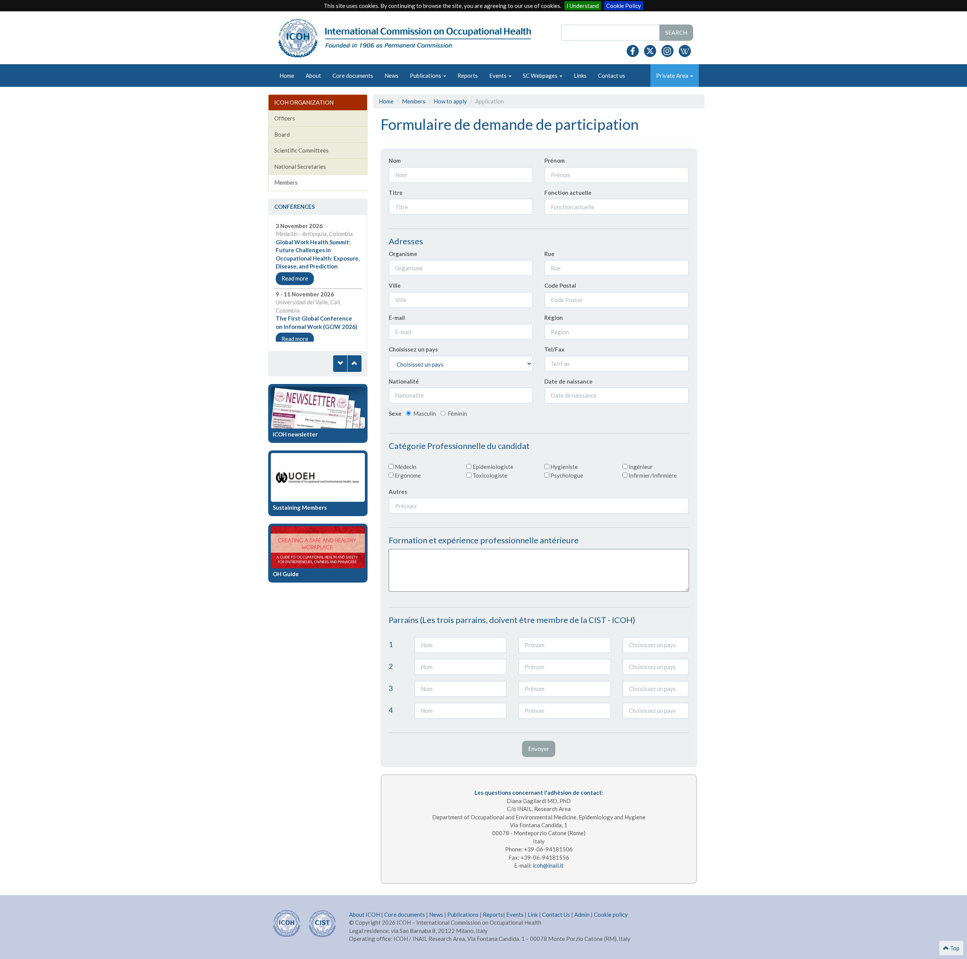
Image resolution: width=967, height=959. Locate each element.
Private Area (672, 75)
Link (533, 914)
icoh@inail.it (548, 865)
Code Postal (560, 285)
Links (580, 75)
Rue (549, 253)
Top (954, 948)
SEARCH (676, 32)
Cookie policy (611, 914)
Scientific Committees (301, 150)
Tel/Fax (554, 349)
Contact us (611, 75)
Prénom (554, 160)
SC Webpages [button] (541, 75)
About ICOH (365, 914)
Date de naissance (568, 381)
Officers (284, 118)
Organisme (403, 253)
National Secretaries (300, 166)
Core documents (352, 75)
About (313, 75)
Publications (463, 914)
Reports (467, 75)
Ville (395, 285)
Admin (582, 914)
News (392, 75)
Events (515, 914)
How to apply (450, 101)
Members (413, 101)
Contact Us (556, 914)
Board (282, 134)
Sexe (395, 413)
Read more (294, 278)
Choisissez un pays (413, 349)
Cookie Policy (623, 5)
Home (287, 75)
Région (553, 317)
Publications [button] (426, 75)
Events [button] (498, 75)
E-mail (397, 317)
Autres (398, 491)
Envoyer (538, 748)
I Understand (583, 5)
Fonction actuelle (568, 192)
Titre (396, 192)
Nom (395, 160)
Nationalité (404, 381)
